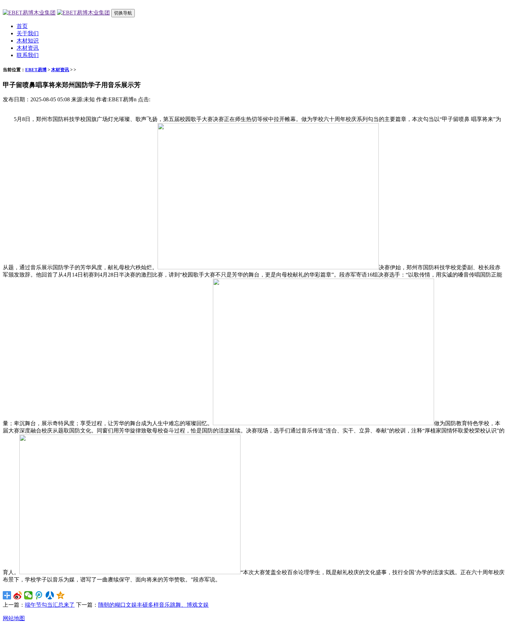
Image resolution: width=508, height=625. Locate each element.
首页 (22, 26)
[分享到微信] (28, 595)
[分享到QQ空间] (60, 595)
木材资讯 (28, 48)
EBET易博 (36, 69)
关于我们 (28, 33)
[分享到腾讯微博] (39, 595)
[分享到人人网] (50, 595)
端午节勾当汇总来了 (50, 605)
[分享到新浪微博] (17, 595)
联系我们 (28, 55)
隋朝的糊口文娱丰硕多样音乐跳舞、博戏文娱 (153, 605)
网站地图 (14, 618)
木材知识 (28, 41)
